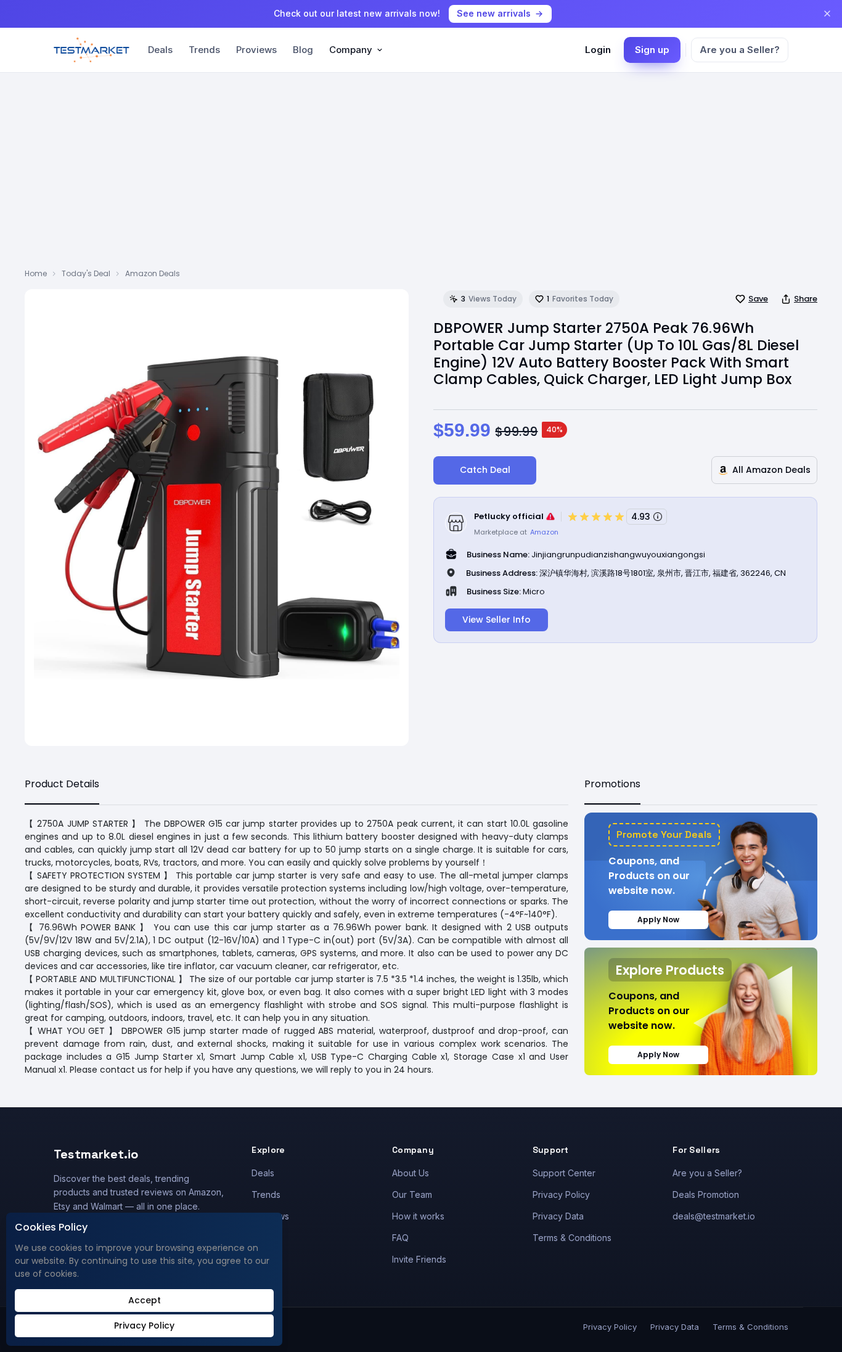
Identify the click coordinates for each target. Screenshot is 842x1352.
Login (598, 49)
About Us (410, 1173)
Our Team (412, 1194)
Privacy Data (558, 1216)
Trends (204, 49)
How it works (418, 1216)
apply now (658, 919)
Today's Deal (86, 273)
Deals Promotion (705, 1194)
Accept (144, 1300)
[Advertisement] (421, 175)
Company (350, 49)
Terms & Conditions (572, 1237)
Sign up (652, 49)
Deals (160, 49)
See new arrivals (494, 13)
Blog (303, 49)
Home (36, 273)
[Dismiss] (827, 13)
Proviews (256, 49)
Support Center (564, 1173)
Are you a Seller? (740, 49)
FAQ (400, 1237)
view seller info (496, 619)
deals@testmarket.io (713, 1216)
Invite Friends (419, 1259)
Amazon (544, 532)
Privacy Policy (561, 1194)
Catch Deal (485, 470)
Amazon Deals (152, 273)
